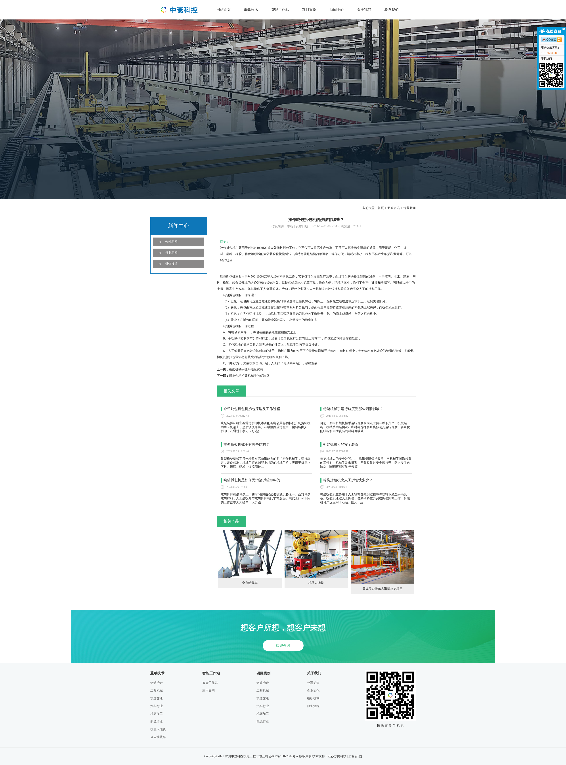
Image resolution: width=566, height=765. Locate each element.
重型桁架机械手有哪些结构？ (247, 444)
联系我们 (391, 10)
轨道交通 (156, 698)
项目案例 (309, 10)
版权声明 (305, 756)
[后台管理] (354, 756)
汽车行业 (156, 706)
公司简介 (313, 682)
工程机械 (156, 690)
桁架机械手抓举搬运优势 (246, 369)
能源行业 (156, 721)
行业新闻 (409, 208)
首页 (381, 208)
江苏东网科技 (337, 756)
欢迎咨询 (283, 645)
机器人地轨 (316, 583)
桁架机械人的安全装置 (340, 444)
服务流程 (313, 706)
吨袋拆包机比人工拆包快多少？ (348, 480)
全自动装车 (250, 583)
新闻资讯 (393, 208)
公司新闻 (171, 241)
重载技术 (251, 10)
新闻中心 (337, 10)
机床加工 (156, 713)
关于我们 (364, 10)
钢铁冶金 (156, 682)
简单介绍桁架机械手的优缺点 (249, 375)
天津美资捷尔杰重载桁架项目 (382, 589)
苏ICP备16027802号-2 (283, 756)
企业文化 (313, 690)
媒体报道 (171, 263)
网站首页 (223, 10)
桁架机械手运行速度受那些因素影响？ (353, 409)
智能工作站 (280, 10)
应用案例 (208, 690)
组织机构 (313, 698)
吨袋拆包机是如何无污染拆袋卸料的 (252, 480)
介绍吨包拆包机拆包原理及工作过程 (252, 409)
